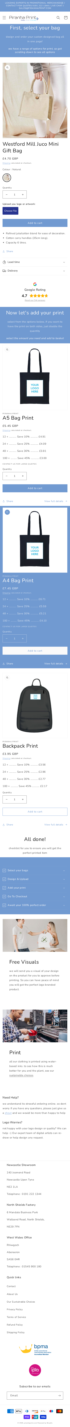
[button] (4, 17)
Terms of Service (16, 1317)
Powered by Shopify (45, 1423)
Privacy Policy (15, 1309)
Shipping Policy (16, 1332)
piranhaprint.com (30, 1423)
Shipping (6, 163)
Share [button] (9, 251)
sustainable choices (21, 1075)
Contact (11, 1286)
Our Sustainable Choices (21, 1301)
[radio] (7, 177)
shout (8, 1113)
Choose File (10, 210)
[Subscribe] (59, 1396)
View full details (53, 501)
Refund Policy (15, 1324)
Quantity (7, 187)
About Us (12, 1294)
